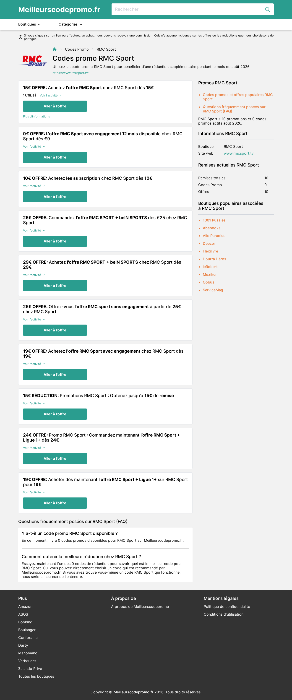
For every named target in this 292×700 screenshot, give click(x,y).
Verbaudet (27, 660)
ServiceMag (213, 290)
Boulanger (27, 629)
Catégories (69, 24)
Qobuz (208, 282)
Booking (25, 622)
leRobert (210, 266)
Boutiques (27, 24)
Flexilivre (210, 251)
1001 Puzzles (214, 220)
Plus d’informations (36, 116)
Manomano (27, 653)
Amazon (25, 606)
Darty (23, 645)
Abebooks (212, 228)
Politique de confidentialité (227, 606)
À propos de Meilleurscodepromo (140, 606)
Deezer (209, 243)
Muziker (210, 274)
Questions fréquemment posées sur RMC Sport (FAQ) (234, 108)
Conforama (28, 637)
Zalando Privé (30, 668)
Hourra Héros (214, 259)
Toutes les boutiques (36, 676)
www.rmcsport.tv (239, 153)
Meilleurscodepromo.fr (59, 9)
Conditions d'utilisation (223, 614)
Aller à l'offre (55, 106)
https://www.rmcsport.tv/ (70, 73)
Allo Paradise (214, 235)
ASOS (23, 614)
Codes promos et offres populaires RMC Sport (238, 96)
